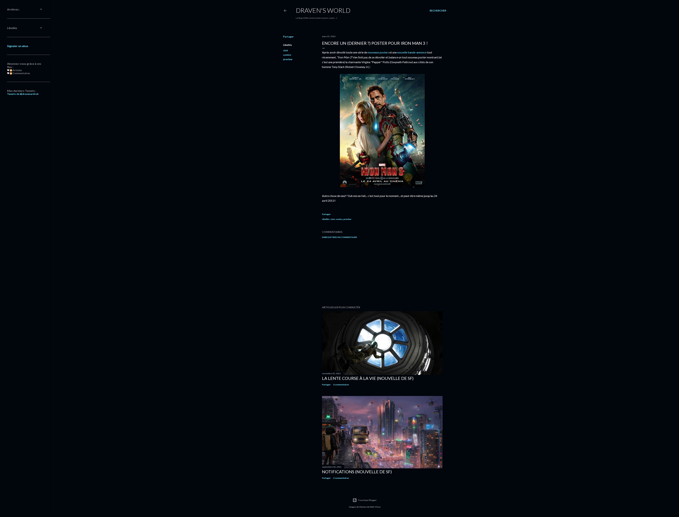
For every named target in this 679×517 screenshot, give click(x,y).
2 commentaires (341, 478)
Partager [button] (288, 36)
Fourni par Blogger (367, 500)
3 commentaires (341, 384)
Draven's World (323, 10)
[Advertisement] (382, 272)
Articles (17, 70)
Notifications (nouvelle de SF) (357, 471)
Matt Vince (375, 506)
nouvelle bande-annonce (411, 52)
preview (287, 59)
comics (287, 54)
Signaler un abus (17, 46)
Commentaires (21, 73)
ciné (285, 50)
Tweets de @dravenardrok (23, 93)
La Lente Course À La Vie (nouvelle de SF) (368, 378)
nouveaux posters (378, 52)
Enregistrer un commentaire (339, 237)
